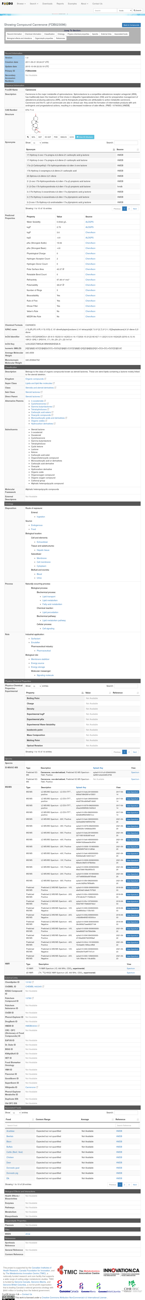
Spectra (95, 34)
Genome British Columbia (14, 1284)
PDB (55, 137)
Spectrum (135, 772)
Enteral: (34, 512)
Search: (109, 142)
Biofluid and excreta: (40, 569)
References (60, 38)
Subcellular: (36, 553)
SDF (40, 137)
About (84, 3)
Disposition (10, 508)
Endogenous (36, 525)
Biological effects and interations (19, 38)
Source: (28, 520)
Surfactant (35, 638)
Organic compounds (34, 378)
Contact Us (97, 3)
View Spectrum (132, 792)
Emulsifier (35, 642)
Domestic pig (12, 1173)
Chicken (10, 1157)
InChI (72, 137)
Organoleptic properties (44, 38)
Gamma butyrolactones (42, 406)
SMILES (63, 137)
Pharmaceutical (44, 650)
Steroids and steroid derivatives (39, 387)
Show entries (36, 142)
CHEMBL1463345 (33, 986)
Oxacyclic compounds (41, 415)
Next (135, 208)
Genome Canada (22, 1281)
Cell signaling (48, 628)
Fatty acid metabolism (52, 604)
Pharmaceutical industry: (42, 646)
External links (106, 34)
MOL (33, 137)
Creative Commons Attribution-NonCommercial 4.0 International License (74, 1297)
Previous (117, 208)
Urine (39, 577)
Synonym (30, 149)
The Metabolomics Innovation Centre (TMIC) (26, 1273)
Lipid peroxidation (50, 612)
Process (9, 583)
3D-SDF (48, 137)
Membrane (42, 558)
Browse (20, 3)
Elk (8, 1178)
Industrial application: (34, 634)
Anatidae (10, 1131)
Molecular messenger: (41, 670)
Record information (14, 34)
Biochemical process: (46, 592)
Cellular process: (44, 624)
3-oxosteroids (37, 400)
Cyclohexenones (39, 403)
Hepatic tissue (43, 550)
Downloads (47, 3)
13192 (28, 982)
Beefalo (10, 1136)
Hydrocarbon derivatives (42, 423)
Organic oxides (38, 420)
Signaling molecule (45, 675)
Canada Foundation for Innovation (34, 1270)
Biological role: (32, 654)
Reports (60, 3)
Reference (118, 692)
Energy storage (38, 666)
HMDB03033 (31, 1025)
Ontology (61, 34)
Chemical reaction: (45, 608)
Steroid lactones (32, 392)
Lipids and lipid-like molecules (39, 383)
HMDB (119, 1131)
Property (30, 692)
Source (120, 149)
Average (85, 1119)
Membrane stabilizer (40, 659)
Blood (39, 574)
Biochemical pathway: (46, 616)
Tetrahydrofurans (39, 409)
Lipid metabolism (50, 600)
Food (33, 529)
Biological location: (33, 533)
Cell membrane (44, 561)
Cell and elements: (39, 537)
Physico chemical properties (78, 34)
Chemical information (33, 34)
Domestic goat (13, 1167)
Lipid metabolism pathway (54, 620)
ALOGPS (89, 221)
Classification (49, 34)
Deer (9, 1162)
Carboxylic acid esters (41, 412)
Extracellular (42, 541)
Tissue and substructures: (42, 545)
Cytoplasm (41, 565)
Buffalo (10, 1146)
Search (33, 3)
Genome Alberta (38, 1281)
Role (7, 634)
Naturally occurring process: (38, 583)
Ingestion (41, 516)
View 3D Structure (85, 137)
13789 (28, 998)
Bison (9, 1141)
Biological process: (39, 587)
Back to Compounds (131, 25)
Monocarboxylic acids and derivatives (48, 417)
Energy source (37, 663)
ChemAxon (90, 232)
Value (88, 692)
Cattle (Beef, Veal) (15, 1152)
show (27, 1233)
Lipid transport (48, 596)
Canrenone (30, 1087)
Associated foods (121, 34)
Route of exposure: (34, 508)
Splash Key (98, 768)
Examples (72, 3)
